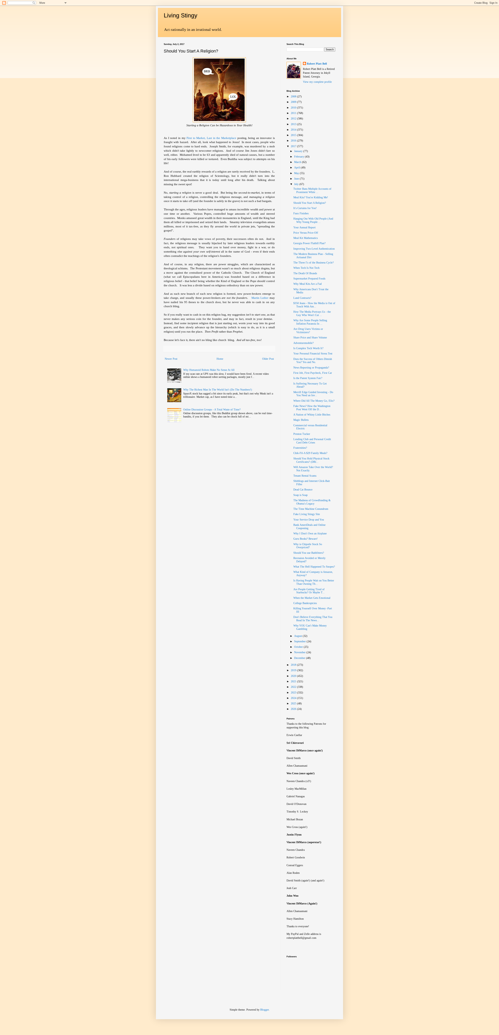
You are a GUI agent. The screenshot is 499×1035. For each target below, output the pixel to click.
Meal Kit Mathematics (305, 238)
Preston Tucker (301, 434)
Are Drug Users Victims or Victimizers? (308, 330)
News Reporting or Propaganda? (311, 367)
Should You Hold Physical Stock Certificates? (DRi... (311, 460)
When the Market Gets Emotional (311, 597)
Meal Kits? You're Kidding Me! (310, 197)
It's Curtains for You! (305, 208)
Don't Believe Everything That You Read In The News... (312, 619)
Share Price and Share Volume (310, 337)
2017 (294, 146)
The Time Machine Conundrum (310, 508)
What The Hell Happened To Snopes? (314, 566)
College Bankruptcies (305, 603)
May (297, 173)
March (298, 162)
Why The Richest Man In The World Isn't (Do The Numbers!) (217, 389)
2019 (294, 670)
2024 (294, 698)
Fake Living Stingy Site (306, 514)
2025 (294, 703)
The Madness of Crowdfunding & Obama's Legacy (312, 502)
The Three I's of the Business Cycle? (313, 262)
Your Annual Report (304, 227)
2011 (294, 113)
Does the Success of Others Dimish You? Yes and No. (312, 361)
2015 (294, 135)
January (298, 151)
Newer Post (171, 358)
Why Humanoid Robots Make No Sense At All (208, 369)
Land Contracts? (302, 297)
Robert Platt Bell (317, 63)
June (297, 178)
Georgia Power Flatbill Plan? (309, 243)
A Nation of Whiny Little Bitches (311, 414)
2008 (294, 96)
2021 (294, 681)
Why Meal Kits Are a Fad (307, 283)
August (298, 636)
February (299, 156)
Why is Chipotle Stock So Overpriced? (307, 546)
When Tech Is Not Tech (306, 267)
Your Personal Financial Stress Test (312, 353)
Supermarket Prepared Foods (309, 278)
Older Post (268, 358)
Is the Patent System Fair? (307, 378)
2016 (294, 140)
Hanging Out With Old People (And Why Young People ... (313, 220)
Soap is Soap (300, 495)
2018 (294, 664)
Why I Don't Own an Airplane (310, 533)
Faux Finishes (301, 213)
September (300, 641)
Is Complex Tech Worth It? (308, 348)
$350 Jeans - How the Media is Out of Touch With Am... (314, 305)
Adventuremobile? (303, 343)
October (299, 646)
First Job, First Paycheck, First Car (312, 372)
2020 (294, 676)
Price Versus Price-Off (305, 232)
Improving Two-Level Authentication (314, 248)
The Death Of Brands (305, 273)
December (300, 658)
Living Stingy (180, 15)
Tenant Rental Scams (304, 475)
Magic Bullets (301, 419)
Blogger (264, 1009)
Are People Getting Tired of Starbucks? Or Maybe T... (309, 591)
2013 (294, 124)
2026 (294, 709)
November (300, 652)
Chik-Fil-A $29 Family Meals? (310, 453)
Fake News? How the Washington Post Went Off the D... (311, 408)
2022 (294, 686)
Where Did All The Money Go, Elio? (313, 400)
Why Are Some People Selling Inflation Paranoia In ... (310, 322)
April (297, 167)
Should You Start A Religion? (309, 202)
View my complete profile (317, 81)
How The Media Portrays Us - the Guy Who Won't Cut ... (312, 313)
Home (220, 358)
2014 (294, 129)
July (296, 184)
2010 (294, 107)
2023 (294, 692)
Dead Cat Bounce (302, 489)
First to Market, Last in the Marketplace (211, 138)
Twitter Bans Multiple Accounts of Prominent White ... (312, 190)
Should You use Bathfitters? (308, 552)
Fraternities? (300, 447)
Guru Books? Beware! (305, 538)
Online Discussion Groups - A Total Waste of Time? (212, 409)
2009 (294, 102)
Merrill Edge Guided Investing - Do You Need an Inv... (313, 394)
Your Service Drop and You (308, 519)
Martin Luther (260, 297)
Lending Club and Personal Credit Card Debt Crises (312, 441)
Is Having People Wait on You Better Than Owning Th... (313, 582)
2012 (294, 118)
